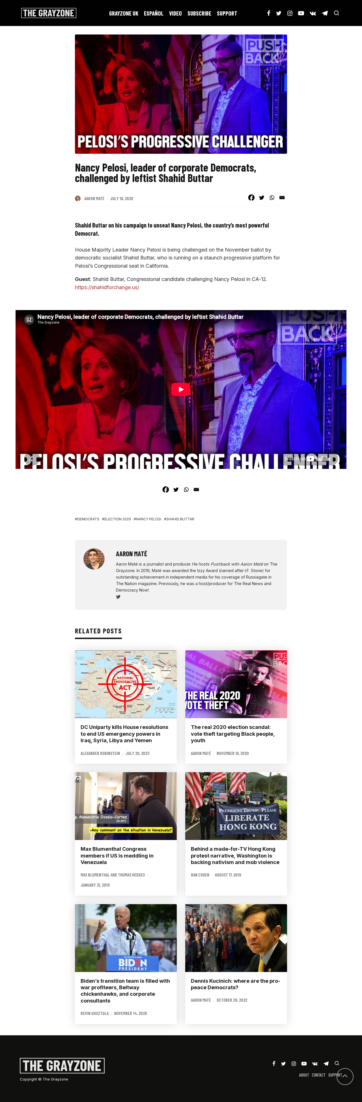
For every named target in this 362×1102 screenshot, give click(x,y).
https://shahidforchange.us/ (107, 287)
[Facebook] (251, 197)
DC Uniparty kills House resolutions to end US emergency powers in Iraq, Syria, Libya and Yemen (124, 733)
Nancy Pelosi (148, 519)
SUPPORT (227, 13)
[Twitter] (261, 197)
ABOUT (304, 1074)
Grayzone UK (123, 13)
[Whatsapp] (271, 197)
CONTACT (319, 1074)
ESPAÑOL (153, 13)
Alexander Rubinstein (100, 753)
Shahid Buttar (180, 519)
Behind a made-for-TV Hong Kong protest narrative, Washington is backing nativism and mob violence (235, 855)
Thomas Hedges (131, 874)
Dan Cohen (200, 874)
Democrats (88, 519)
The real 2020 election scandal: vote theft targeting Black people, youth (233, 733)
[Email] (281, 197)
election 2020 (117, 519)
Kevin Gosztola (95, 1013)
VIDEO (175, 13)
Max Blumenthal (95, 874)
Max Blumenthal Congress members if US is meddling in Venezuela (117, 855)
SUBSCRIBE (199, 13)
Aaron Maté (94, 198)
